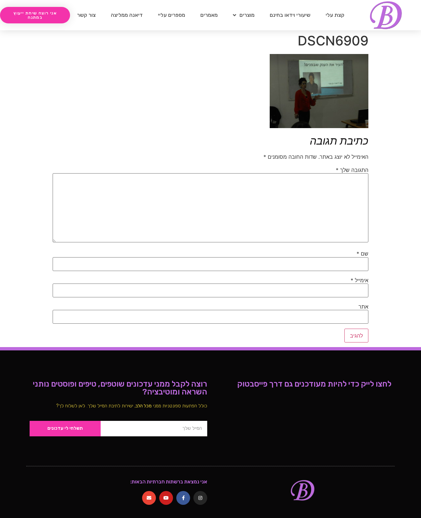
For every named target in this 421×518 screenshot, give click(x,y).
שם (362, 253)
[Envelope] (149, 498)
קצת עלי (335, 15)
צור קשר (86, 15)
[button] (35, 15)
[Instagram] (200, 498)
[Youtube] (166, 498)
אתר (363, 306)
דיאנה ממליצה (127, 15)
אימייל (359, 280)
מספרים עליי (171, 15)
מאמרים (209, 15)
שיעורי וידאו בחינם (290, 15)
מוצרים (247, 15)
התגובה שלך (352, 170)
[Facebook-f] (183, 498)
